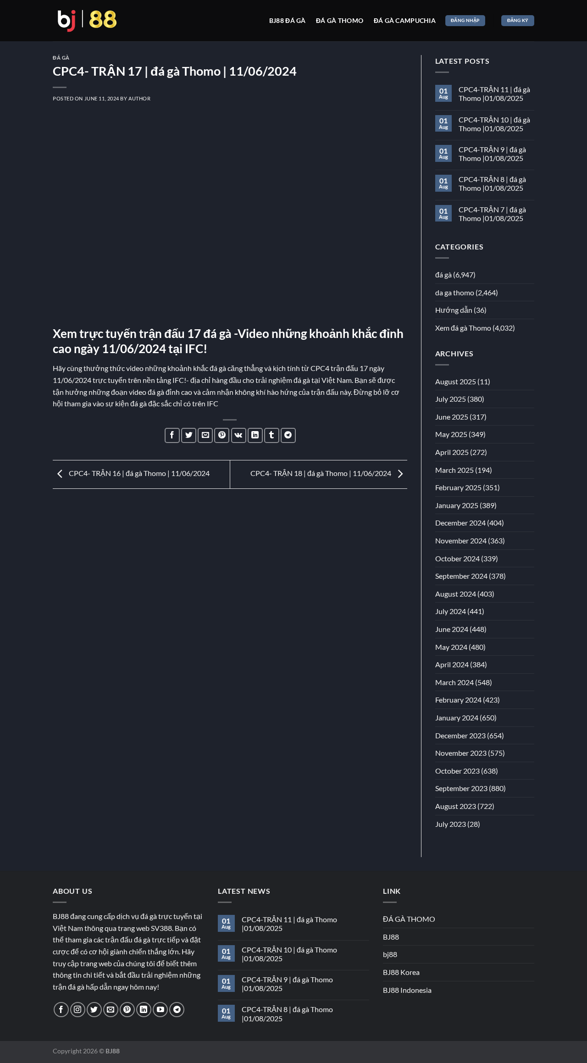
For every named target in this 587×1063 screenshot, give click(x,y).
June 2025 (451, 416)
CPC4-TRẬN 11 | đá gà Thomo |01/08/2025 (494, 93)
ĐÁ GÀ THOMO (409, 918)
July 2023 (450, 823)
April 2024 (452, 664)
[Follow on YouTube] (160, 1009)
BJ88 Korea (401, 972)
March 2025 (454, 469)
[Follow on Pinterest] (127, 1009)
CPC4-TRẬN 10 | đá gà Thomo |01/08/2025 (494, 124)
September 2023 (461, 788)
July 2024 (450, 611)
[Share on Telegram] (288, 435)
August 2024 (455, 593)
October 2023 (457, 770)
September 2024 (461, 575)
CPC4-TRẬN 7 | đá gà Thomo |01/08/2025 (492, 213)
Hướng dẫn (453, 309)
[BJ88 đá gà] (87, 20)
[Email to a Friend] (205, 435)
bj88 (390, 954)
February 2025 (458, 487)
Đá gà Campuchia (405, 20)
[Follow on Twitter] (94, 1009)
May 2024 (451, 646)
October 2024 (457, 558)
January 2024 (456, 717)
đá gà (61, 58)
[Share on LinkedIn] (255, 435)
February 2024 (458, 699)
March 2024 (454, 682)
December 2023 (460, 735)
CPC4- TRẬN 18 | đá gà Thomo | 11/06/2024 (321, 473)
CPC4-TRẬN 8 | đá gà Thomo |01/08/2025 (492, 183)
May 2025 (451, 434)
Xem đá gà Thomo (463, 327)
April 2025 (452, 452)
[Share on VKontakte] (238, 435)
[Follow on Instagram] (77, 1009)
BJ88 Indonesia (407, 989)
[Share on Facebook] (172, 435)
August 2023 (455, 806)
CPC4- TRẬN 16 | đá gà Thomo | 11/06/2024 (138, 473)
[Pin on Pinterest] (221, 435)
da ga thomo (454, 292)
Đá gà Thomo (339, 20)
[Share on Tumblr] (271, 435)
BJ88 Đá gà (287, 20)
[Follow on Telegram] (176, 1009)
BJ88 (391, 936)
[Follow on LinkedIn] (143, 1009)
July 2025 (450, 398)
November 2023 (461, 752)
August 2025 (455, 381)
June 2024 (451, 629)
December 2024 (460, 522)
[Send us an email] (110, 1009)
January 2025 (456, 505)
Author (139, 98)
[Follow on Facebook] (61, 1009)
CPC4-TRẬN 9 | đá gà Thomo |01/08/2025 (492, 153)
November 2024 (461, 540)
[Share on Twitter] (188, 435)
